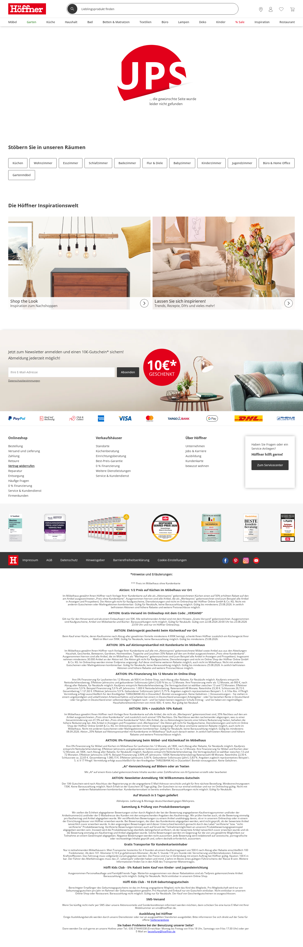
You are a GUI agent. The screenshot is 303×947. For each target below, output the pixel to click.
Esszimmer (70, 163)
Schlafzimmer (98, 163)
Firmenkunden (18, 496)
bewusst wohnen (197, 466)
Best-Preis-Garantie (109, 461)
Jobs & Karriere (196, 451)
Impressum (30, 560)
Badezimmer (127, 163)
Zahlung (14, 456)
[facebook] (225, 560)
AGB (49, 560)
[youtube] (256, 560)
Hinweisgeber (95, 560)
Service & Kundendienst (24, 491)
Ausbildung (193, 456)
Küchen (18, 163)
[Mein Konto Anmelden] (270, 9)
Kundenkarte (194, 461)
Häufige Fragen (18, 481)
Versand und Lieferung (24, 451)
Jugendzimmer (242, 163)
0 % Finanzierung (20, 486)
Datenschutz (69, 560)
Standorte (102, 446)
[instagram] (246, 560)
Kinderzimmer (211, 163)
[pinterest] (236, 560)
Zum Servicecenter (270, 465)
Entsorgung (16, 476)
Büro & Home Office (276, 163)
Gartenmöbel (22, 175)
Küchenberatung (107, 451)
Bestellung (15, 446)
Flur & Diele (155, 163)
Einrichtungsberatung (111, 456)
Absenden (128, 372)
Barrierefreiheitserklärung (131, 560)
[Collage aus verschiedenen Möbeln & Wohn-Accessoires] (79, 263)
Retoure (13, 461)
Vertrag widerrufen (21, 466)
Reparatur (15, 471)
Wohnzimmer (43, 163)
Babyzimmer (182, 163)
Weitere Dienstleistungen (113, 471)
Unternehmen (195, 446)
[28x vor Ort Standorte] (261, 9)
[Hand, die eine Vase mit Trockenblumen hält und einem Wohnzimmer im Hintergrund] (224, 263)
